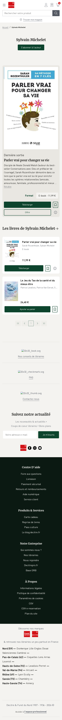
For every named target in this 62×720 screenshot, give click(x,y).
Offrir (27, 212)
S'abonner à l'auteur (31, 47)
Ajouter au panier (27, 309)
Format (29, 195)
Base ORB (31, 570)
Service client (31, 499)
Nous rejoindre (31, 560)
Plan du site (31, 613)
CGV (31, 603)
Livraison (31, 478)
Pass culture (31, 527)
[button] (31, 174)
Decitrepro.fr (31, 565)
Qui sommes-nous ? (31, 549)
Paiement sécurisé (31, 484)
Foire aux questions (31, 473)
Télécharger (27, 204)
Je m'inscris (48, 434)
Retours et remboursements (31, 489)
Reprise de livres (31, 522)
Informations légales (31, 588)
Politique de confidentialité (31, 593)
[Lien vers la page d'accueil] (11, 5)
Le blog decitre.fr (31, 532)
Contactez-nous (31, 398)
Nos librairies (31, 555)
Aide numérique (31, 494)
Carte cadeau (31, 517)
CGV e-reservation (31, 608)
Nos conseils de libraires (31, 356)
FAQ (31, 377)
